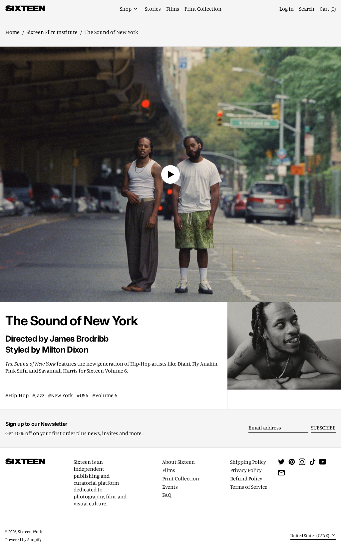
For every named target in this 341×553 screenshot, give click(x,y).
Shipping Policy (248, 461)
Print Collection (180, 478)
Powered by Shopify (23, 539)
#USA (83, 395)
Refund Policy (246, 478)
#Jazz (38, 395)
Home (12, 32)
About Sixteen (178, 461)
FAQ (166, 494)
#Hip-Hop (17, 395)
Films (168, 470)
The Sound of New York (111, 32)
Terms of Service (248, 486)
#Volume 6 (104, 395)
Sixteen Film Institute (52, 32)
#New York (60, 395)
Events (170, 486)
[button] (328, 9)
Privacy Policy (246, 470)
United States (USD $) (310, 535)
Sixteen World (31, 531)
